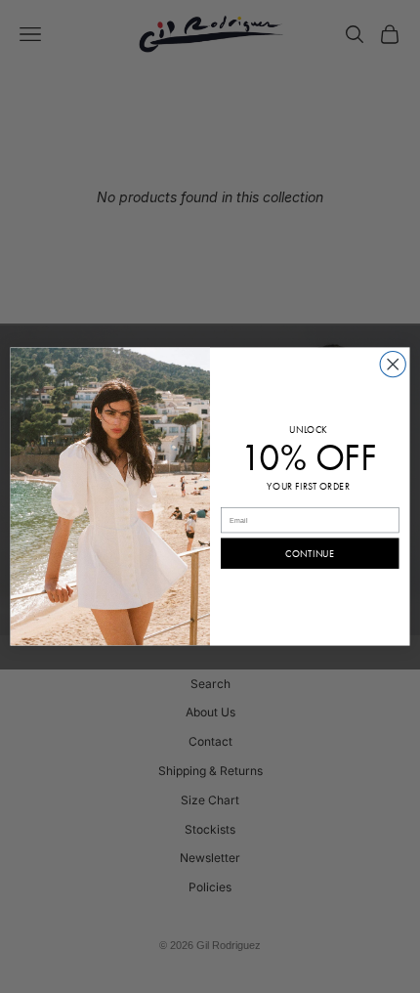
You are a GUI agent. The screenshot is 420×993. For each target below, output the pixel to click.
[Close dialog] (392, 364)
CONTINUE (309, 553)
